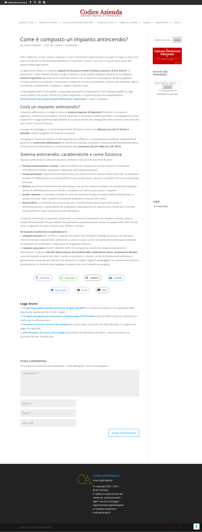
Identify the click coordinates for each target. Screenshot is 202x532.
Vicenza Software (40, 527)
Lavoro (58, 45)
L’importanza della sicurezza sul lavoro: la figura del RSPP (54, 307)
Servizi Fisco (26, 22)
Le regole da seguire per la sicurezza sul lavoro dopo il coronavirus (59, 316)
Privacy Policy (162, 206)
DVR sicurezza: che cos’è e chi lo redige (44, 332)
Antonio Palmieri (32, 45)
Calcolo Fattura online (77, 22)
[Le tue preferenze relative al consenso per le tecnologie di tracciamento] (196, 526)
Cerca (177, 39)
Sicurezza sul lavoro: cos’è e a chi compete (46, 324)
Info (177, 22)
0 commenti (71, 45)
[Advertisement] (167, 148)
